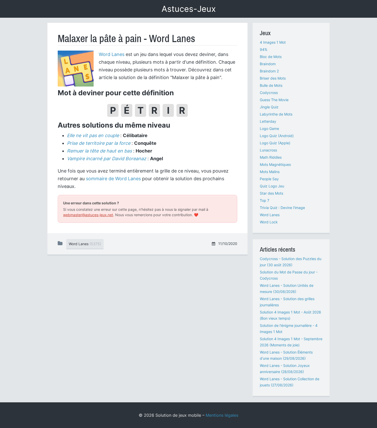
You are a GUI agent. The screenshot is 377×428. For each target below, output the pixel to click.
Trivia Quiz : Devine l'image (282, 207)
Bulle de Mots (271, 85)
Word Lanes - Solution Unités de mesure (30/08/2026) (286, 288)
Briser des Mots (273, 78)
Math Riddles (271, 157)
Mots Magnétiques (275, 164)
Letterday (268, 121)
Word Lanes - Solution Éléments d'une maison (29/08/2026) (286, 355)
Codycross (269, 92)
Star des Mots (271, 193)
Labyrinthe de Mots (276, 114)
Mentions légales (222, 415)
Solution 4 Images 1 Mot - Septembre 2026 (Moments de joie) (291, 342)
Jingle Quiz (269, 107)
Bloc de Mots (271, 56)
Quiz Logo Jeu (272, 186)
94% (263, 49)
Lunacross (268, 150)
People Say (269, 179)
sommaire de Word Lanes (113, 178)
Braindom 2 (269, 71)
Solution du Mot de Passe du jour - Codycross (289, 275)
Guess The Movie (274, 100)
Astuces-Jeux (189, 9)
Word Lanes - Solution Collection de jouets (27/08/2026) (289, 382)
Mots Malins (270, 171)
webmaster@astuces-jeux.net (88, 215)
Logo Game (269, 128)
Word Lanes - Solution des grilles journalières (287, 302)
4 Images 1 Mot (273, 42)
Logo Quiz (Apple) (275, 143)
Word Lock (269, 222)
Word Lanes (111, 54)
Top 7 (264, 200)
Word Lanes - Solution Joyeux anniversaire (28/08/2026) (285, 368)
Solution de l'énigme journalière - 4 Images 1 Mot (289, 328)
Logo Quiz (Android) (277, 136)
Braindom (268, 64)
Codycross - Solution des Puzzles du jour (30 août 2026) (290, 261)
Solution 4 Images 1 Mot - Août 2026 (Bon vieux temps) (290, 315)
